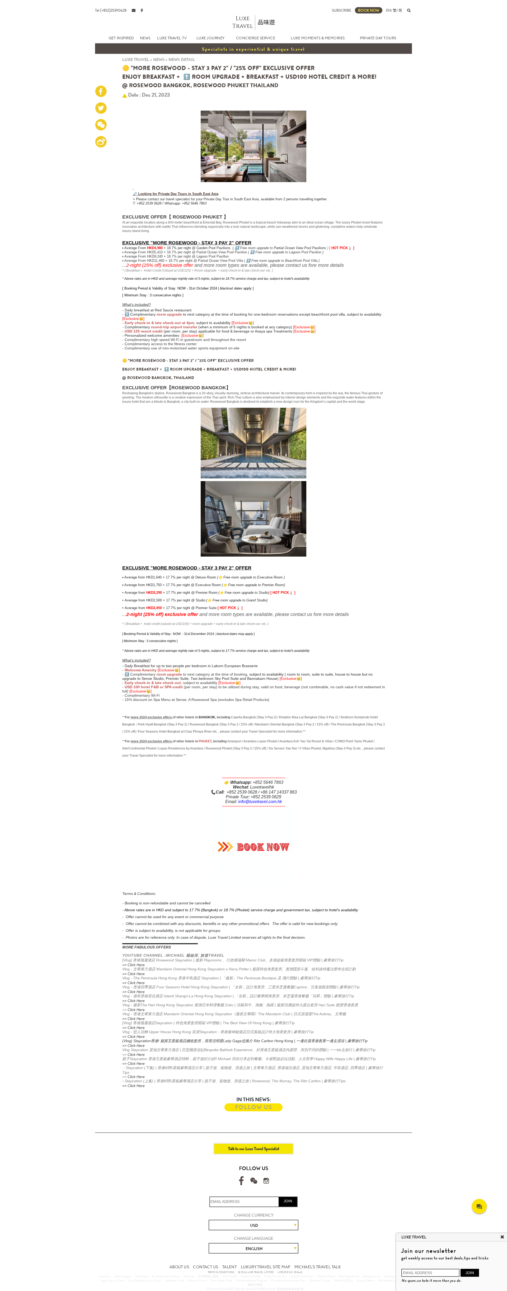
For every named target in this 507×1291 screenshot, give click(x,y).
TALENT (229, 1267)
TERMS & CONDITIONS (221, 1272)
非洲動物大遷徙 (208, 1276)
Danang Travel (371, 1276)
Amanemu (104, 1276)
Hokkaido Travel (174, 1280)
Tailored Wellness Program (251, 1280)
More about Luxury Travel (394, 1280)
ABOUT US (179, 1267)
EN (388, 10)
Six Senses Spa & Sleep (166, 1276)
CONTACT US (205, 1267)
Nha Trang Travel (349, 1276)
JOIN (288, 1201)
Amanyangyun (122, 1276)
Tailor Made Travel (221, 1280)
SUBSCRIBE (341, 10)
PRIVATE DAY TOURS (378, 38)
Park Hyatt (230, 1276)
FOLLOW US (253, 1107)
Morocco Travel (197, 1280)
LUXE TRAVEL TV (172, 38)
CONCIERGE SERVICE (255, 38)
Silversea (188, 1276)
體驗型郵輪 (255, 1285)
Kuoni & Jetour (366, 1280)
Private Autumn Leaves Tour (288, 1280)
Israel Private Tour (302, 1276)
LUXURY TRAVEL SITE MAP (265, 1267)
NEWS (145, 38)
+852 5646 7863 (268, 782)
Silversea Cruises (319, 1280)
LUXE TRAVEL (135, 59)
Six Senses (141, 1276)
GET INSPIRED (121, 38)
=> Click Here (133, 965)
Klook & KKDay (343, 1280)
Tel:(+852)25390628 (110, 10)
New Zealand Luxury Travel (144, 1280)
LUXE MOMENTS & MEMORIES (318, 38)
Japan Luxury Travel (113, 1280)
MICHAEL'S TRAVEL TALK (317, 1267)
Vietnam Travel (326, 1276)
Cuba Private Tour (276, 1276)
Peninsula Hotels (251, 1276)
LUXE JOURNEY (210, 38)
